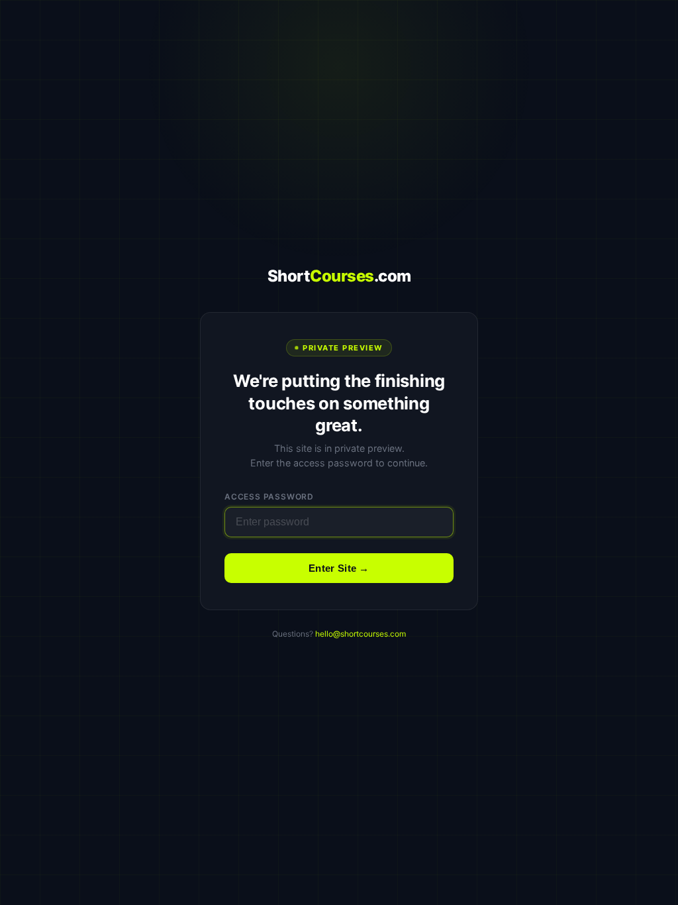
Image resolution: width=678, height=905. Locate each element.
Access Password (269, 497)
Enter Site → (339, 568)
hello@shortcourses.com (360, 634)
